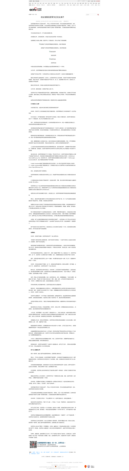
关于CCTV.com (56, 462)
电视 (30, 5)
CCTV (92, 5)
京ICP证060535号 (51, 466)
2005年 (38, 453)
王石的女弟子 (56, 452)
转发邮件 (59, 456)
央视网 (30, 1)
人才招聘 (62, 462)
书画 (62, 3)
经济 (33, 3)
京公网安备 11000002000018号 (62, 466)
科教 (49, 3)
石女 (42, 452)
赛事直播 (53, 5)
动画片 (81, 5)
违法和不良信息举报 (43, 466)
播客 (88, 5)
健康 (80, 3)
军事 (35, 3)
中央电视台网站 (50, 462)
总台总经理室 (75, 462)
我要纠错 (48, 456)
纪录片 (77, 5)
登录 (89, 1)
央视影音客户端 (62, 5)
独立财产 (48, 452)
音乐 (57, 3)
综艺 (51, 3)
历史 (75, 3)
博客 (86, 3)
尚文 (36, 14)
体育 (43, 3)
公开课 (85, 5)
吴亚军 (34, 452)
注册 (92, 1)
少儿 (59, 3)
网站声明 (66, 462)
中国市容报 (33, 453)
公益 (65, 3)
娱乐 (46, 3)
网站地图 (37, 1)
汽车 (70, 3)
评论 (38, 3)
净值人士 (38, 452)
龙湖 (45, 452)
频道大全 (33, 5)
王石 (52, 452)
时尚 (73, 3)
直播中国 (49, 5)
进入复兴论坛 (55, 21)
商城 (94, 3)
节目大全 (43, 5)
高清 (68, 5)
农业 (78, 3)
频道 (96, 5)
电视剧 (74, 5)
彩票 (91, 3)
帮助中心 (81, 462)
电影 (71, 5)
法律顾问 (70, 462)
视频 (34, 1)
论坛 (88, 3)
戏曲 (54, 3)
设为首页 (98, 1)
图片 (41, 3)
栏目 (99, 5)
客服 (94, 1)
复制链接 (53, 456)
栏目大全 (38, 5)
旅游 (67, 3)
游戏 (99, 3)
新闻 (30, 3)
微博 (83, 3)
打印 (43, 456)
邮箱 (96, 3)
